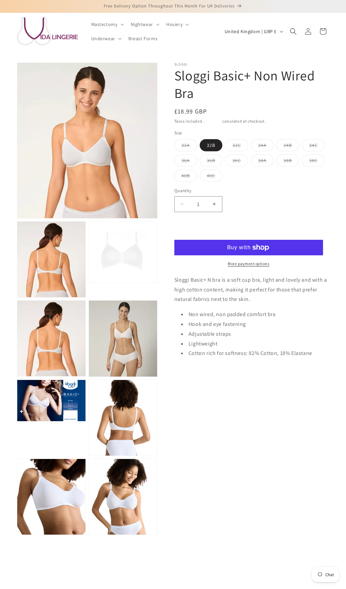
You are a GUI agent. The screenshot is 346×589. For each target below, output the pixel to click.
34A (266, 146)
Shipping (213, 121)
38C (317, 162)
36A (189, 162)
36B (214, 162)
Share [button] (187, 389)
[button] (107, 24)
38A (266, 162)
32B (211, 145)
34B (291, 146)
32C (240, 146)
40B (189, 177)
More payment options (248, 263)
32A (189, 146)
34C (317, 146)
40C (214, 177)
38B (291, 162)
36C (240, 162)
